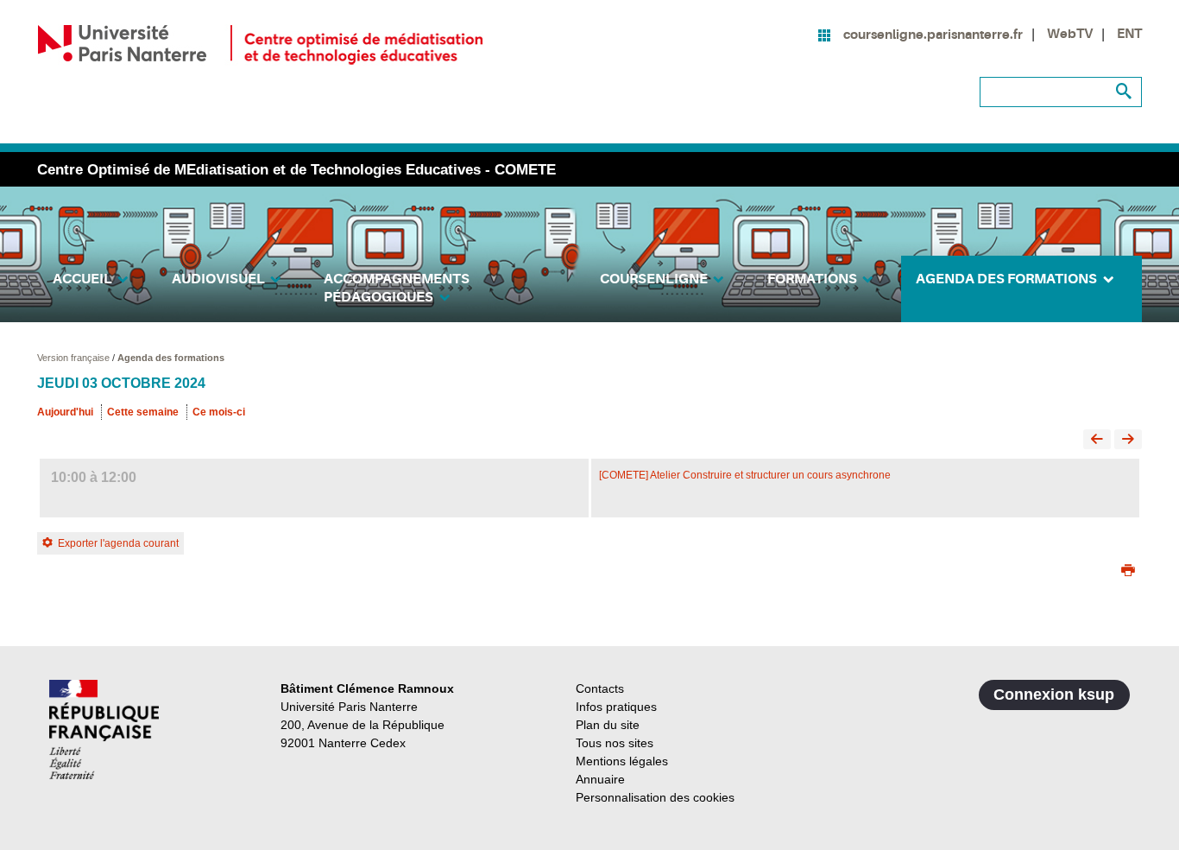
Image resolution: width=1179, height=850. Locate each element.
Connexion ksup (1053, 694)
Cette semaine (143, 412)
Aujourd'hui (65, 412)
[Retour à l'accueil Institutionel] (104, 729)
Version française (74, 357)
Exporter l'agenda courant (118, 543)
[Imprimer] (1128, 572)
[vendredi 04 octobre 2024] (1128, 440)
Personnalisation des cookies (655, 797)
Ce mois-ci (218, 412)
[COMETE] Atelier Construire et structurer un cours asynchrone (745, 475)
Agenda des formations (170, 357)
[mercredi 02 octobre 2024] (1097, 440)
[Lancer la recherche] (1124, 91)
